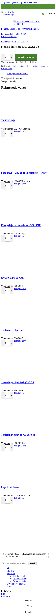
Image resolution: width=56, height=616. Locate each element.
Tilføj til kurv (26, 57)
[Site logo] (10, 14)
